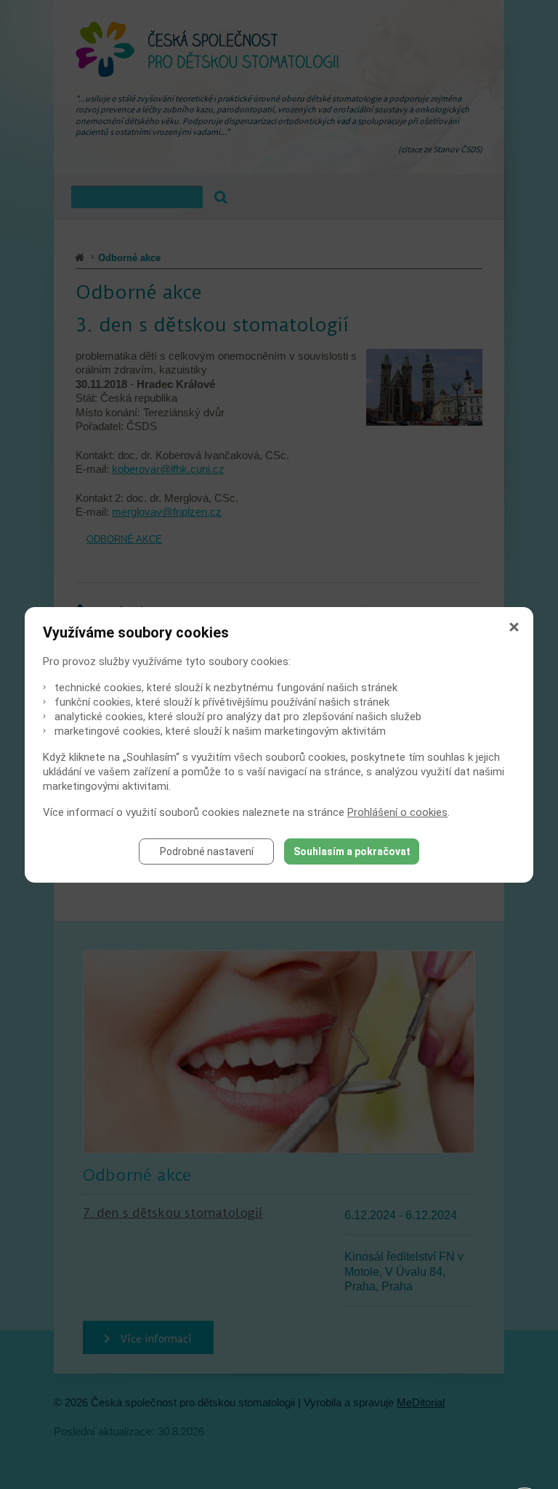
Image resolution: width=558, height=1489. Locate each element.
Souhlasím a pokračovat (352, 851)
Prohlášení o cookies (397, 812)
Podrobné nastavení (207, 851)
